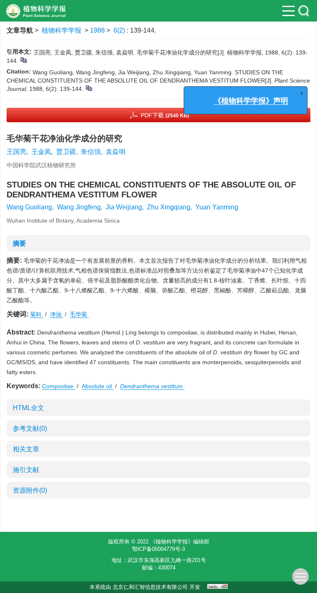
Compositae (58, 386)
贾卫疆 (66, 151)
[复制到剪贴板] (23, 60)
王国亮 (16, 151)
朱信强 (91, 151)
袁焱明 (115, 151)
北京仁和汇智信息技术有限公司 (150, 587)
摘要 (19, 243)
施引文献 (26, 469)
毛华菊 (79, 314)
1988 (97, 30)
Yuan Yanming (216, 207)
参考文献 (30, 428)
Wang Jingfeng (79, 207)
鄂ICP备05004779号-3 (158, 549)
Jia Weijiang (124, 207)
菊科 (36, 314)
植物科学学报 (61, 30)
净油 (56, 314)
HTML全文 (28, 407)
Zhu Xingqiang (168, 207)
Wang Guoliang (29, 207)
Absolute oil (98, 386)
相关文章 (26, 449)
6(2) (120, 30)
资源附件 (30, 490)
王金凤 (41, 151)
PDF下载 (165, 115)
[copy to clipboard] (88, 88)
